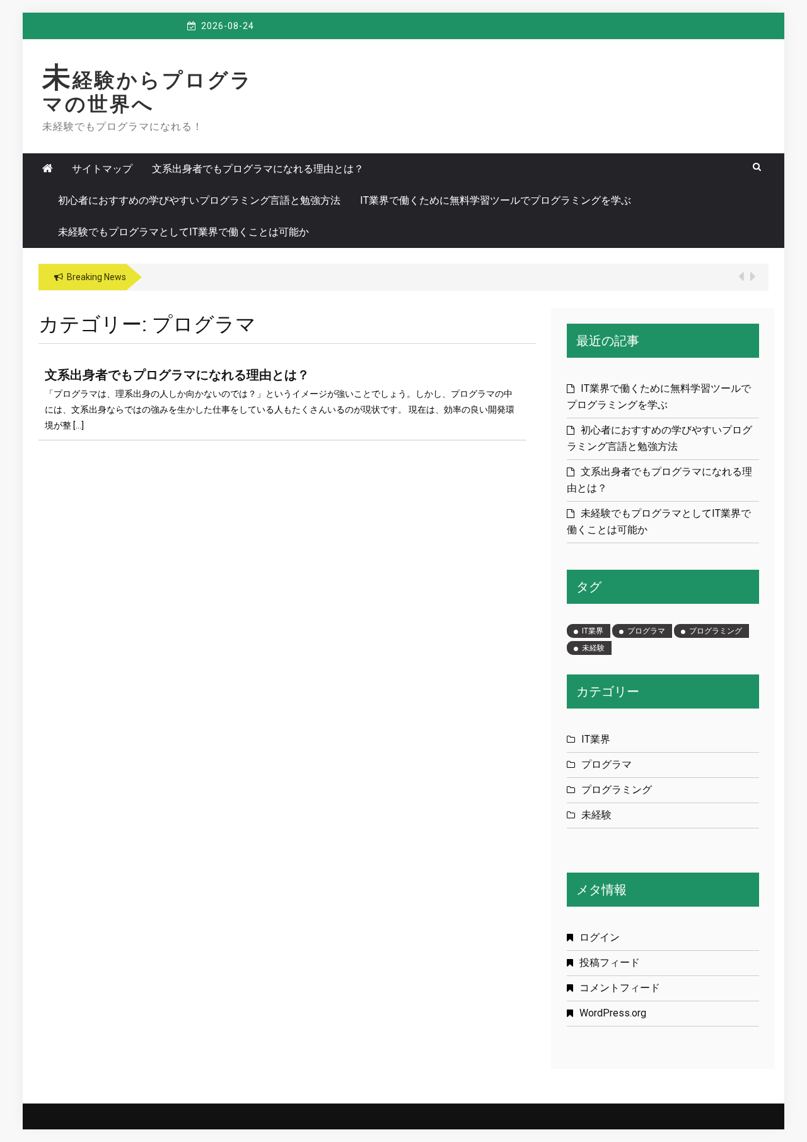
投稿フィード (609, 962)
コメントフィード (619, 988)
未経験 (593, 648)
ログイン (599, 937)
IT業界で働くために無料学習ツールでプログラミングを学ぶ (495, 200)
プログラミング (715, 631)
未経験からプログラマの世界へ (147, 92)
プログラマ (646, 631)
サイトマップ (102, 169)
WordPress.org (612, 1013)
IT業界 (592, 631)
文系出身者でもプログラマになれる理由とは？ (258, 169)
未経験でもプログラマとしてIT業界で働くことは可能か (183, 232)
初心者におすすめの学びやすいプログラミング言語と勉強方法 (199, 200)
